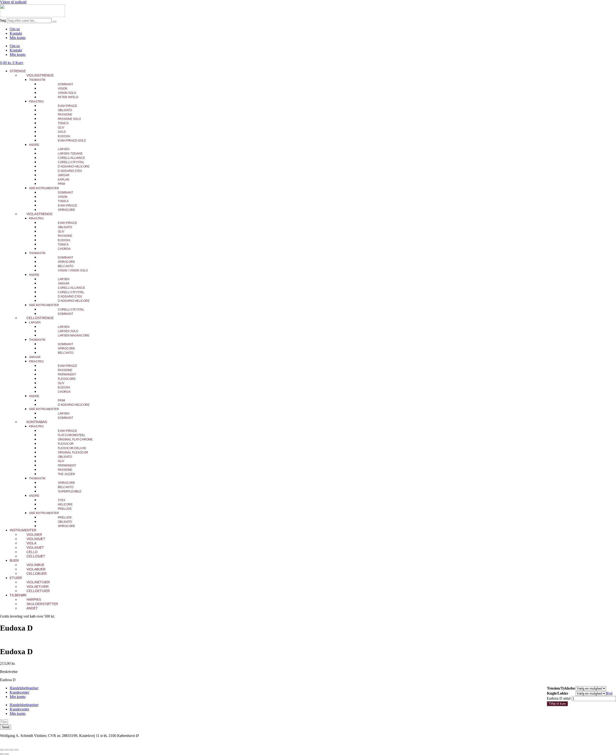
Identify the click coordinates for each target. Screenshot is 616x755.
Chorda (64, 249)
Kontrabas (36, 422)
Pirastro (36, 101)
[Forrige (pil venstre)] (2, 754)
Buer (14, 560)
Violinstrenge (40, 75)
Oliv (61, 127)
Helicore (65, 504)
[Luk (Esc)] (16, 749)
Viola (31, 543)
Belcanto (65, 266)
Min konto (18, 38)
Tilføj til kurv (557, 703)
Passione (65, 114)
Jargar (64, 175)
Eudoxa (64, 136)
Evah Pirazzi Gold (72, 140)
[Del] (11, 749)
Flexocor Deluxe (72, 448)
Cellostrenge (40, 318)
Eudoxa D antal (559, 698)
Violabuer (35, 569)
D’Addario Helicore (74, 166)
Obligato (65, 110)
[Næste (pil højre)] (7, 754)
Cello (32, 552)
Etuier (16, 578)
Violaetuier (37, 586)
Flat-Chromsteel (71, 435)
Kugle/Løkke (557, 693)
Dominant (65, 84)
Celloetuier (38, 591)
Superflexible (69, 491)
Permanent (67, 374)
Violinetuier (38, 582)
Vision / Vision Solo (73, 270)
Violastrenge (39, 214)
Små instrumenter (44, 188)
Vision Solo (67, 93)
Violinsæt (35, 539)
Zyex (61, 500)
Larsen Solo (68, 331)
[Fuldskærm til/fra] (7, 749)
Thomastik (37, 80)
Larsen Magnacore (73, 335)
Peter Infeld (68, 97)
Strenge (18, 71)
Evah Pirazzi (67, 106)
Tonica (63, 123)
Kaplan (63, 179)
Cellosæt (35, 556)
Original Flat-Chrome (75, 439)
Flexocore (67, 379)
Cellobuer (36, 573)
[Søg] (54, 21)
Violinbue (35, 565)
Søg (3, 20)
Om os (15, 29)
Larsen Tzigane (70, 153)
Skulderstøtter (42, 604)
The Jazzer (66, 474)
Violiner (34, 534)
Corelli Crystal (71, 162)
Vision (62, 88)
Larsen (64, 149)
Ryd (609, 693)
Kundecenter (19, 692)
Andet (32, 608)
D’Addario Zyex (70, 171)
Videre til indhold (13, 2)
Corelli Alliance (71, 158)
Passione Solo (69, 119)
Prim (61, 184)
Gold (62, 132)
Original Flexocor (73, 452)
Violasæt (35, 547)
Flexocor (66, 443)
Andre (34, 145)
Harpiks (33, 599)
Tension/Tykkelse (561, 688)
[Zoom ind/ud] (2, 749)
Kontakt (16, 33)
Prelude (65, 508)
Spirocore (66, 210)
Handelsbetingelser (24, 688)
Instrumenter (23, 530)
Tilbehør (18, 595)
